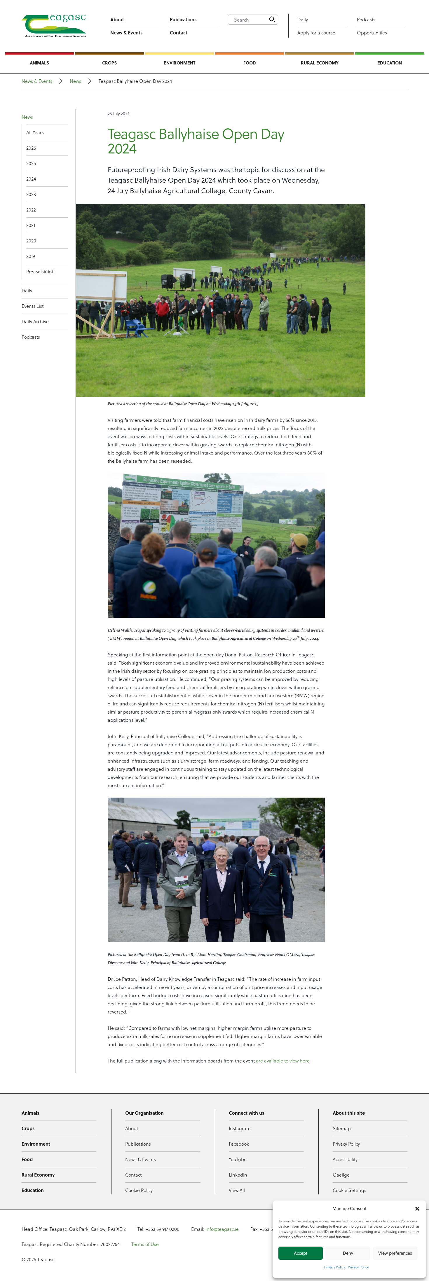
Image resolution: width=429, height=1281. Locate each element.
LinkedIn (238, 1174)
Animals (39, 63)
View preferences (395, 1253)
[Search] (272, 20)
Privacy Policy (334, 1267)
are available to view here (283, 1060)
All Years (35, 132)
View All (237, 1190)
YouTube (238, 1159)
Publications (183, 19)
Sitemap (342, 1128)
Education (389, 63)
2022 (31, 209)
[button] (417, 1209)
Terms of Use (145, 1244)
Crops (109, 63)
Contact (178, 32)
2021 (30, 225)
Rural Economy (320, 63)
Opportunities (372, 32)
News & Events (126, 32)
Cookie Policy (139, 1190)
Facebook (239, 1143)
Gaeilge (341, 1174)
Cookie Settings (349, 1190)
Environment (179, 63)
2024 (31, 178)
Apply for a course (316, 32)
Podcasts (366, 19)
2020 (31, 240)
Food (249, 63)
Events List (32, 306)
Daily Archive (35, 321)
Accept (300, 1253)
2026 (31, 147)
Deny (348, 1253)
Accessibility (345, 1159)
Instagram (240, 1128)
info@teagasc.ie (222, 1229)
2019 (30, 256)
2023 (31, 194)
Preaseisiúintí (40, 271)
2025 (31, 163)
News (75, 81)
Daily (302, 19)
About (117, 19)
